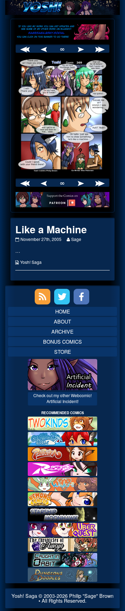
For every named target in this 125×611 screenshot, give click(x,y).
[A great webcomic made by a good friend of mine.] (62, 422)
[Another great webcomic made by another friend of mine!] (62, 438)
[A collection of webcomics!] (62, 498)
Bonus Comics (62, 341)
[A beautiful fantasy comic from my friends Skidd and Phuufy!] (62, 528)
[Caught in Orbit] (62, 559)
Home (62, 311)
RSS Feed (42, 296)
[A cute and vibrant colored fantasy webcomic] (62, 483)
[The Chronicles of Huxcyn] (62, 543)
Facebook (81, 296)
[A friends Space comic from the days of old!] (62, 513)
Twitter (62, 296)
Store (62, 351)
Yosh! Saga (31, 262)
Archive (62, 331)
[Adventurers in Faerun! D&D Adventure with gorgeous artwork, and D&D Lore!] (62, 574)
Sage (76, 239)
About (62, 321)
